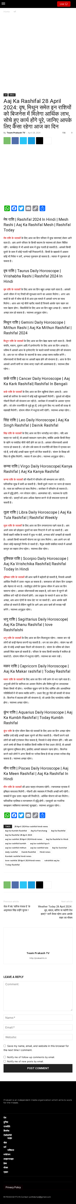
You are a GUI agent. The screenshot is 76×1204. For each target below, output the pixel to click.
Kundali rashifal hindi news (18, 856)
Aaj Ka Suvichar (59, 847)
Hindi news (45, 852)
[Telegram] (31, 140)
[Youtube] (20, 1108)
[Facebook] (15, 140)
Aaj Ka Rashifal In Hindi (57, 839)
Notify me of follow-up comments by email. (31, 1057)
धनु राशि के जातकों (12, 638)
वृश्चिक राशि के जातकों (14, 577)
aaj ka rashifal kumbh (15, 843)
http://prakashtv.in (38, 958)
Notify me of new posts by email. (25, 1061)
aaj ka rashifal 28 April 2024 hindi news (23, 839)
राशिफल (12, 95)
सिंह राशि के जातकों (13, 433)
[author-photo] (38, 948)
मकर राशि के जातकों (13, 679)
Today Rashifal (12, 864)
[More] (48, 140)
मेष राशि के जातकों (12, 238)
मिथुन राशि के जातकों (14, 341)
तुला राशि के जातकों (13, 525)
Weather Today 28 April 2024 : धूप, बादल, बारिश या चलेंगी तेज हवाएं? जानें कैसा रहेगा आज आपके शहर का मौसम (55, 912)
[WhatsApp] (7, 140)
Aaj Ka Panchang (39, 830)
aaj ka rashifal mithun (15, 847)
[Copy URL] (39, 140)
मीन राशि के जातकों (13, 787)
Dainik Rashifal (29, 852)
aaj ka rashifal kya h (39, 843)
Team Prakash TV (16, 132)
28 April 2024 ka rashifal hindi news (31, 826)
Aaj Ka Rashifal (58, 830)
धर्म (15, 11)
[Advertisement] (38, 53)
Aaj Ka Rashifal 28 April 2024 (18, 835)
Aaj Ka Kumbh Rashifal (16, 830)
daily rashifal (11, 852)
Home (7, 11)
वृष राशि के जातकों (12, 289)
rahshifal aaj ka (51, 860)
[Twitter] (23, 140)
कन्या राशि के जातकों (13, 479)
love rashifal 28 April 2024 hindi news (22, 860)
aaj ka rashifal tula (39, 847)
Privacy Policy (13, 1187)
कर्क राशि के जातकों (13, 391)
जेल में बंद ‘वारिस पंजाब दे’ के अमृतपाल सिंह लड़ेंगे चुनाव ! (17, 908)
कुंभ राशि (8, 731)
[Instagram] (9, 1108)
